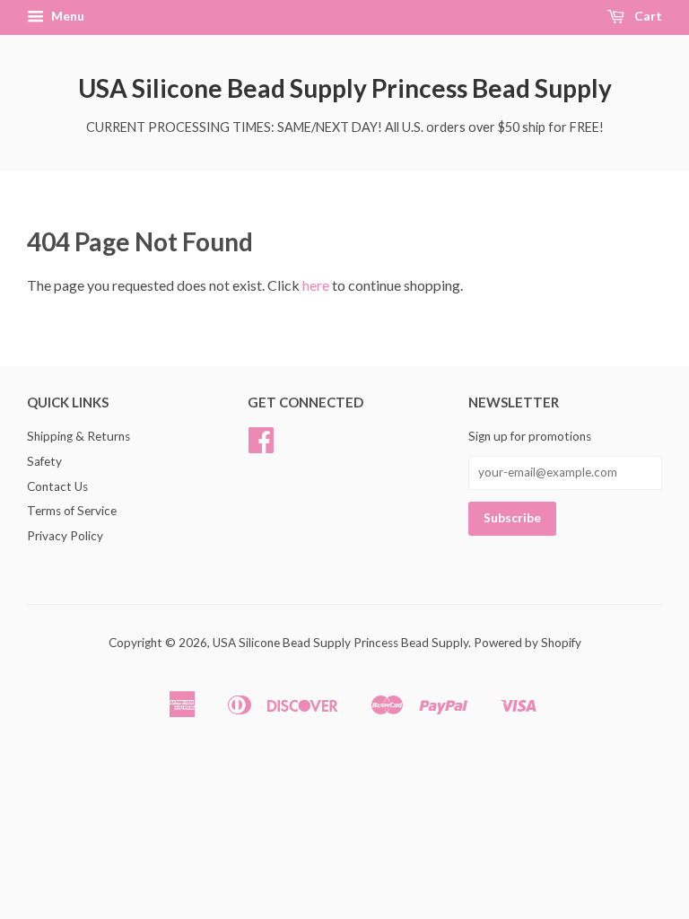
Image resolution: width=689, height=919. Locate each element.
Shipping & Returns (78, 436)
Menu (66, 15)
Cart (647, 15)
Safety (44, 461)
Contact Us (57, 486)
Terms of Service (72, 510)
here (315, 284)
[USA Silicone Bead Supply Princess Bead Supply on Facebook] (261, 446)
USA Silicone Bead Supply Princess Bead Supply (345, 88)
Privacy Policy (65, 536)
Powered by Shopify (527, 642)
